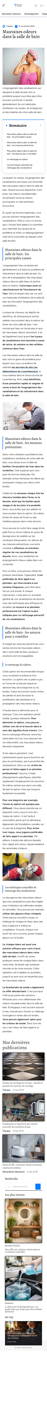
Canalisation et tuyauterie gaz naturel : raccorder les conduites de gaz (20, 1125)
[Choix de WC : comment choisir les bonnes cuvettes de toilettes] (23, 1148)
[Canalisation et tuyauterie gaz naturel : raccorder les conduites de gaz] (23, 1107)
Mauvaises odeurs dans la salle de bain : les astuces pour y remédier (22, 152)
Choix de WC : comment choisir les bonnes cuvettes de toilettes (22, 1166)
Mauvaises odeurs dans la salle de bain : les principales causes (22, 135)
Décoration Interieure (14, 1172)
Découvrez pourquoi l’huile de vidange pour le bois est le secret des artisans (22, 1335)
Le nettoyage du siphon (17, 159)
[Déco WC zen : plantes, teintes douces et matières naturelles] (23, 1221)
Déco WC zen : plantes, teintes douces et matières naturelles (22, 1250)
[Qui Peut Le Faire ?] (18, 5)
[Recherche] (35, 6)
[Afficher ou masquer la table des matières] (34, 125)
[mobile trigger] (5, 5)
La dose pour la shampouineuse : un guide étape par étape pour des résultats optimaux (23, 1309)
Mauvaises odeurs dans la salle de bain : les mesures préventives (22, 143)
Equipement (9, 1303)
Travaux (6, 1090)
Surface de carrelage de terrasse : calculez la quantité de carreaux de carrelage (23, 1084)
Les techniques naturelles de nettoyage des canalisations (19, 166)
